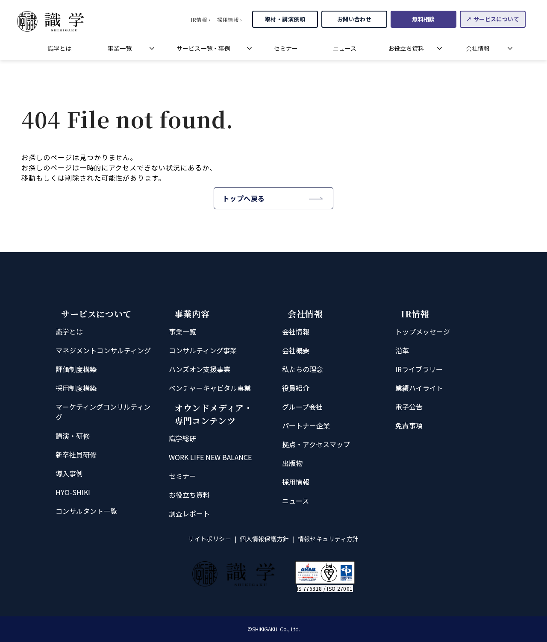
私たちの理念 (302, 369)
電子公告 (409, 407)
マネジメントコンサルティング (103, 350)
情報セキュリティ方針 (328, 538)
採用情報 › (229, 19)
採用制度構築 (76, 388)
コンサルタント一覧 (86, 511)
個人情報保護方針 (264, 538)
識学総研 (182, 438)
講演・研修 (73, 436)
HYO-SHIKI (73, 492)
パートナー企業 (306, 425)
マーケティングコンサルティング (103, 412)
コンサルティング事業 (203, 350)
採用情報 (295, 482)
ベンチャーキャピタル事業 (210, 388)
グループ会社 (302, 407)
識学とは (59, 48)
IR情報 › (200, 19)
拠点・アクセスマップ (316, 444)
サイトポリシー (209, 538)
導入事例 (69, 473)
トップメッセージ (422, 331)
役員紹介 (295, 388)
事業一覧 (120, 48)
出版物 (292, 463)
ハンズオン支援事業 (199, 369)
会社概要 (295, 350)
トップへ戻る (244, 198)
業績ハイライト (419, 388)
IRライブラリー (419, 369)
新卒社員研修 (76, 454)
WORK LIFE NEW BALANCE (210, 457)
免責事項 (409, 425)
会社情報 (478, 48)
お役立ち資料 (406, 48)
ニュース (344, 48)
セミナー (286, 48)
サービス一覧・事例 (203, 48)
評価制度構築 (76, 369)
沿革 (402, 350)
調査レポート (189, 513)
